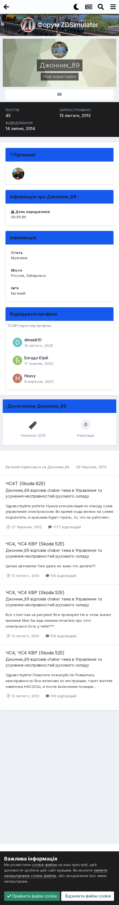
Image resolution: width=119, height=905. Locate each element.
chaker (53, 490)
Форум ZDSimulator (68, 25)
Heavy (30, 376)
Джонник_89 (58, 467)
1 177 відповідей (66, 527)
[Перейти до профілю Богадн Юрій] (17, 360)
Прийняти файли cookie (34, 896)
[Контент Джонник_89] (59, 94)
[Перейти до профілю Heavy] (17, 378)
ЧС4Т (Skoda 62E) (25, 483)
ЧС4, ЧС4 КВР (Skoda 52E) (35, 544)
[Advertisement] (59, 779)
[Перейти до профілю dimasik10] (17, 342)
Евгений (13, 467)
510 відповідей (62, 575)
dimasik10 (33, 340)
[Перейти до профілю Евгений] (18, 174)
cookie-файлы (44, 864)
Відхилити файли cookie (87, 896)
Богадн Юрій (36, 358)
